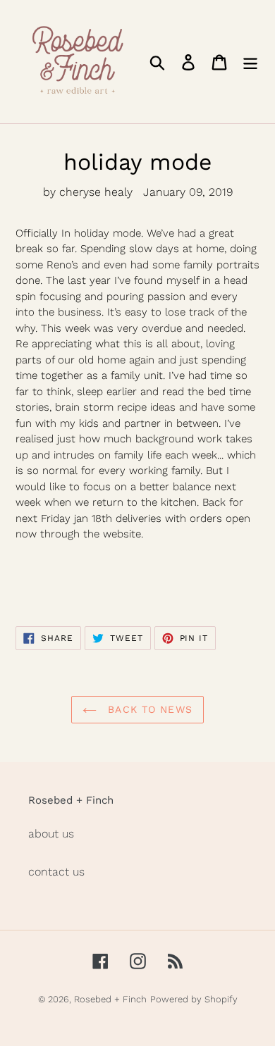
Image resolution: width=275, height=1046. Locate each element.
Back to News (148, 709)
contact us (56, 871)
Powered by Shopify (194, 999)
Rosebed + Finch (110, 999)
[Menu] (250, 61)
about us (51, 833)
